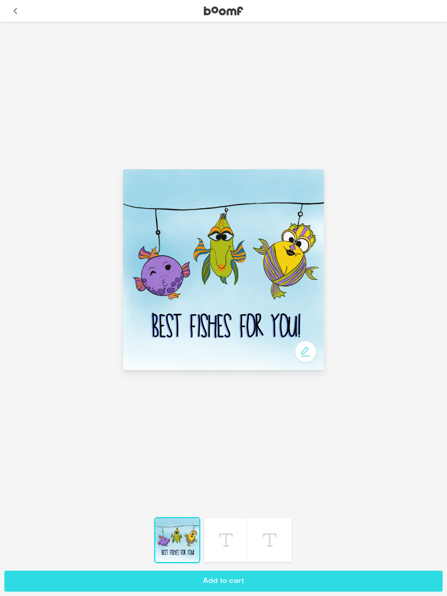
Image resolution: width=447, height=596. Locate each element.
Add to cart (223, 581)
